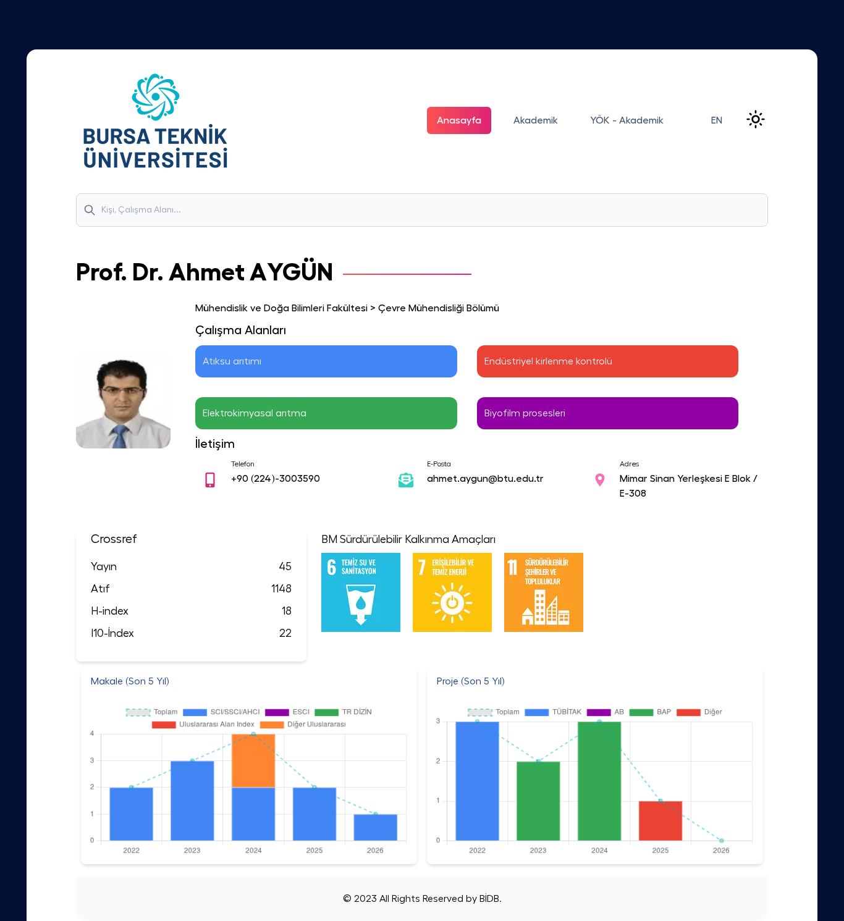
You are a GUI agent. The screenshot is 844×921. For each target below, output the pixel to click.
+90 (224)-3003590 (275, 479)
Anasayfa (459, 120)
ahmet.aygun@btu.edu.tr (485, 479)
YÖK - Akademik (627, 120)
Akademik (535, 120)
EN (716, 120)
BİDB (488, 899)
